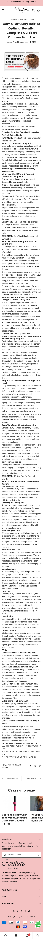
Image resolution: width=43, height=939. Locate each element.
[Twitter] (39, 766)
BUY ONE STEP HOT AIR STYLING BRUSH (19, 757)
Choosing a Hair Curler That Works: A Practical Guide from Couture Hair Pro (14, 819)
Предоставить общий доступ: (11, 766)
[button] (38, 10)
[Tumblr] (25, 911)
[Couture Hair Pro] (22, 10)
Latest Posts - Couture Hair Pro (21, 20)
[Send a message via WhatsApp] (38, 924)
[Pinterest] (35, 766)
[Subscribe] (38, 855)
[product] (5, 935)
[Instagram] (21, 911)
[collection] (16, 935)
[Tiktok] (29, 911)
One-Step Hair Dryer (22, 334)
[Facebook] (30, 766)
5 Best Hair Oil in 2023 (23, 295)
